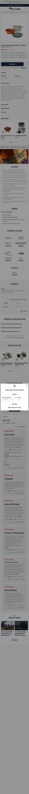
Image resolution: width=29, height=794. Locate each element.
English (6, 399)
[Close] (26, 385)
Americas (14, 394)
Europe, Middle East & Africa (14, 407)
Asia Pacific (14, 404)
